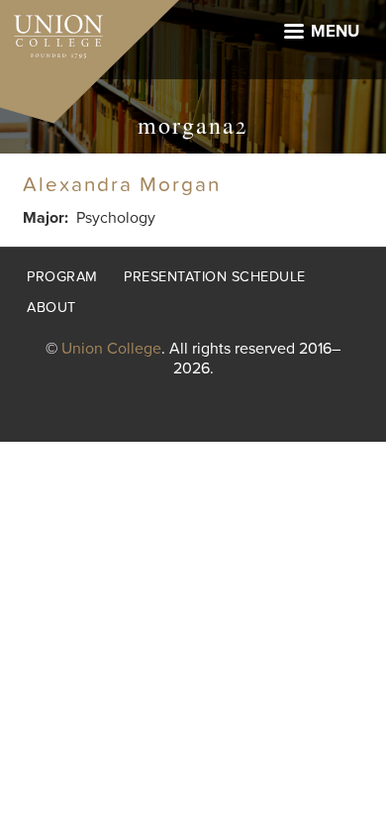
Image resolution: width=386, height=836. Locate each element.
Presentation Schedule (215, 276)
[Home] (51, 31)
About (51, 307)
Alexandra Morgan (122, 184)
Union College (111, 349)
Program (62, 276)
